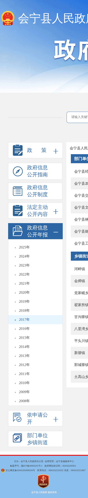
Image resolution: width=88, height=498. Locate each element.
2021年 (24, 283)
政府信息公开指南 (37, 171)
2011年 (24, 374)
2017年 (24, 319)
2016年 (24, 328)
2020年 (24, 292)
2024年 (24, 256)
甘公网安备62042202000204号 (20, 470)
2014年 (24, 347)
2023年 (24, 265)
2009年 (24, 392)
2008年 (24, 401)
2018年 (24, 310)
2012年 (24, 365)
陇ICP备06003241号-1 (31, 466)
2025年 (24, 247)
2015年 (24, 338)
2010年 (24, 383)
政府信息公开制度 (37, 191)
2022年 (24, 274)
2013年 (24, 356)
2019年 (24, 301)
